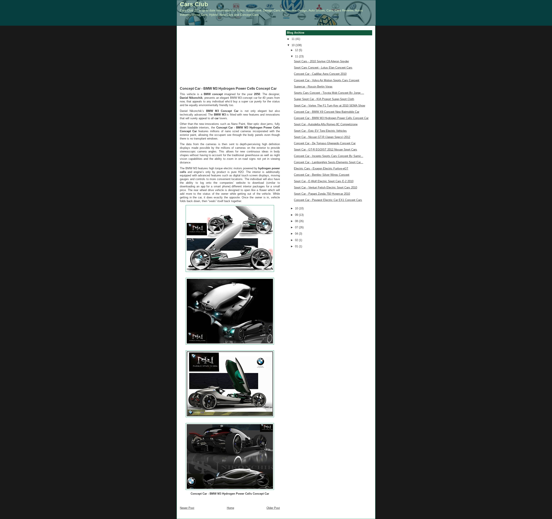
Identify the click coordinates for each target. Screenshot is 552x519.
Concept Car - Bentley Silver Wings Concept (321, 174)
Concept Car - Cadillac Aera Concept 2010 (320, 73)
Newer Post (187, 508)
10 (293, 45)
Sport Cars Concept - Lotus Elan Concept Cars (323, 67)
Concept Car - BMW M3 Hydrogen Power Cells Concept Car (228, 88)
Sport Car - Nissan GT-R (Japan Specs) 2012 (322, 137)
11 (293, 39)
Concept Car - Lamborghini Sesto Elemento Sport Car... (328, 162)
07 (297, 227)
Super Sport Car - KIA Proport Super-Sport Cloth (324, 99)
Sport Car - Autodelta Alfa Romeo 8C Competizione (326, 124)
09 (297, 214)
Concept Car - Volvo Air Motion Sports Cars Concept (326, 80)
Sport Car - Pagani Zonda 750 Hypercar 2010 (322, 193)
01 (297, 246)
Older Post (273, 508)
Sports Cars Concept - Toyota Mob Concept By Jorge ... (329, 92)
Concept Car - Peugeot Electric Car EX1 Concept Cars (328, 200)
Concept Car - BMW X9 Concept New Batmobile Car (326, 111)
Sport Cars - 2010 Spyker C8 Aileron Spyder (321, 61)
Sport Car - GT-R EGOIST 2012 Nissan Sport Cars (325, 149)
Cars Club (194, 4)
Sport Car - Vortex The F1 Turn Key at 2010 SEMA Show (329, 105)
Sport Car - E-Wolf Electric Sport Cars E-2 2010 (323, 181)
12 (297, 50)
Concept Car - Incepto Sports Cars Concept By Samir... (328, 156)
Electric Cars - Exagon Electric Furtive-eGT (321, 168)
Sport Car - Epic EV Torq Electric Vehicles (320, 130)
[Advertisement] (230, 59)
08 (297, 221)
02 (297, 240)
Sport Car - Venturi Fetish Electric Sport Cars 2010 (325, 187)
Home (230, 508)
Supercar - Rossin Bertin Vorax (313, 86)
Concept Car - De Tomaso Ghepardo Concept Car (325, 143)
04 (297, 233)
